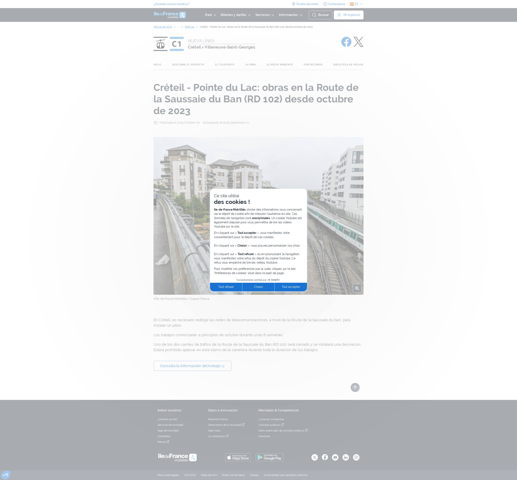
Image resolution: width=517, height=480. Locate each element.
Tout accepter (291, 286)
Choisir (258, 286)
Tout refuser (226, 286)
